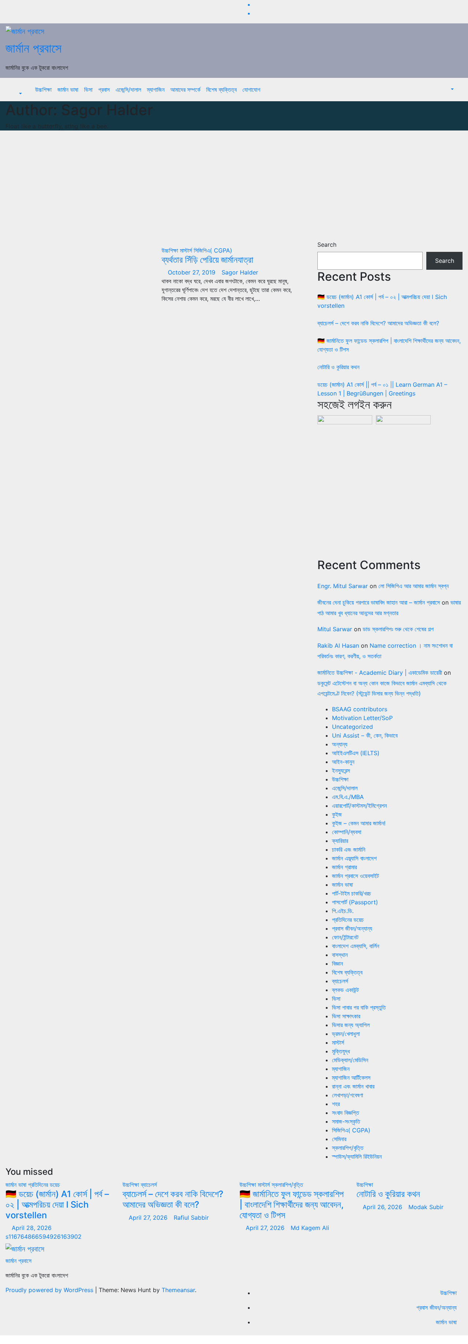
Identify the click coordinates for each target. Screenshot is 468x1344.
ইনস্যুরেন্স (341, 770)
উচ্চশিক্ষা (43, 89)
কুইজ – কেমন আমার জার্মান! (358, 823)
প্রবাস (104, 89)
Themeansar (178, 1290)
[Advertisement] (234, 185)
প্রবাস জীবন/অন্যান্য (352, 928)
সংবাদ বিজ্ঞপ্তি (345, 1112)
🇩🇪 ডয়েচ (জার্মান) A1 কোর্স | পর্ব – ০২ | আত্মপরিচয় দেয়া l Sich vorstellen (57, 1204)
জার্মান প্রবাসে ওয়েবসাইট (355, 875)
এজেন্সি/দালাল (128, 89)
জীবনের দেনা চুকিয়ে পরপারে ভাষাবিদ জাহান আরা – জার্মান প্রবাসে (378, 602)
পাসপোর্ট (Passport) (355, 902)
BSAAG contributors (359, 709)
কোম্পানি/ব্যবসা (346, 832)
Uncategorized (352, 726)
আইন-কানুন (343, 761)
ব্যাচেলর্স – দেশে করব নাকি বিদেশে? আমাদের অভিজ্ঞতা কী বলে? (378, 323)
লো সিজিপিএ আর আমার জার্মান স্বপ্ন (413, 586)
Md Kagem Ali (310, 1227)
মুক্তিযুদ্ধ (341, 1051)
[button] (16, 94)
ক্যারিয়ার (340, 840)
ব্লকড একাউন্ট (345, 989)
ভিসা (88, 89)
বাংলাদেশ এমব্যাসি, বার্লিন (355, 946)
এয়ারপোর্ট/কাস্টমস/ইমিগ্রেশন (359, 805)
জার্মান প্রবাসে (33, 48)
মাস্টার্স (187, 250)
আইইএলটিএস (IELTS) (356, 753)
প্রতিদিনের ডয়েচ (348, 919)
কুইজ (337, 814)
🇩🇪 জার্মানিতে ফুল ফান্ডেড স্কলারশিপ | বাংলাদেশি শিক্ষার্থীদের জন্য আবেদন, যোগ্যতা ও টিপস (291, 1204)
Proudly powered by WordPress (50, 1290)
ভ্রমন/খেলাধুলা (346, 1033)
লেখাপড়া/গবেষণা (347, 1095)
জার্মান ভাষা (67, 89)
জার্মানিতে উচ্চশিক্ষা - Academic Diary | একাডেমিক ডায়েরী (379, 672)
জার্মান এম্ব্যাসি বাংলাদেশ (354, 858)
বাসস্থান (340, 954)
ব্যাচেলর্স (340, 981)
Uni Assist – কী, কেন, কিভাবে (364, 735)
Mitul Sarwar (334, 629)
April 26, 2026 (383, 1207)
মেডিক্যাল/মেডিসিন (350, 1060)
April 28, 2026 (32, 1227)
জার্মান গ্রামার (344, 867)
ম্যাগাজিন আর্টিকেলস (351, 1077)
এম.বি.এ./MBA (348, 796)
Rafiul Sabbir (191, 1217)
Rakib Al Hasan (338, 645)
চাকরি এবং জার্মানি (348, 849)
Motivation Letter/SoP (362, 718)
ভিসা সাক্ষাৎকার (346, 1016)
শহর (336, 1104)
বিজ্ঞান (337, 963)
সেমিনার (339, 1139)
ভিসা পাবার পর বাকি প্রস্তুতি (359, 1007)
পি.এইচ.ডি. (343, 911)
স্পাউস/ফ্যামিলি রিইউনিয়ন (357, 1156)
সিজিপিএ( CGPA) (213, 250)
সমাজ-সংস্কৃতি (346, 1121)
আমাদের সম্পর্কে (185, 89)
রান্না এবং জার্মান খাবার (353, 1086)
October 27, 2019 (192, 272)
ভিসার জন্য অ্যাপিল (351, 1025)
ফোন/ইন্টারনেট (345, 937)
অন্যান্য (339, 744)
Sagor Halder (240, 272)
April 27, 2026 (149, 1217)
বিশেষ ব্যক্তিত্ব (221, 89)
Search (326, 244)
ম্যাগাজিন (156, 89)
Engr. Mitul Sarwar (342, 586)
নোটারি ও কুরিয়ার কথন (338, 367)
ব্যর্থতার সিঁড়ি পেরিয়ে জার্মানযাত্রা (207, 259)
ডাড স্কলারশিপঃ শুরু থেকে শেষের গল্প (398, 629)
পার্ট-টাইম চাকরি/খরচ (351, 893)
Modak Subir (426, 1207)
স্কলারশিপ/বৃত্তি (347, 1147)
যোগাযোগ (251, 89)
